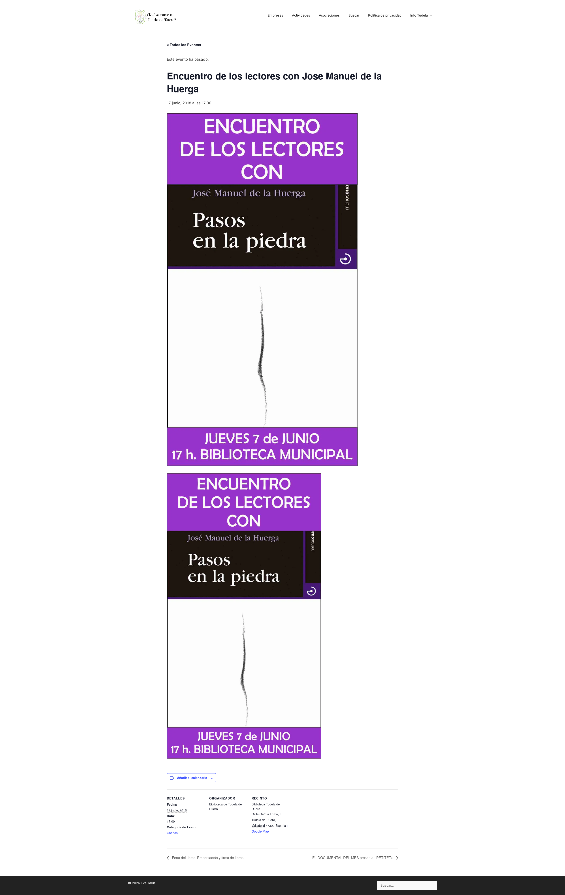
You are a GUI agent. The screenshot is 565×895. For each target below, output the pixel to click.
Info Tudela (419, 15)
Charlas (172, 833)
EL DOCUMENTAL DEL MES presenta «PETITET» (353, 857)
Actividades (301, 15)
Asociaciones (329, 15)
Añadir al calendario (192, 777)
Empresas (275, 15)
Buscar (353, 15)
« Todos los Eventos (184, 44)
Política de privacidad (384, 15)
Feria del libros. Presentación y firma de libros (207, 857)
